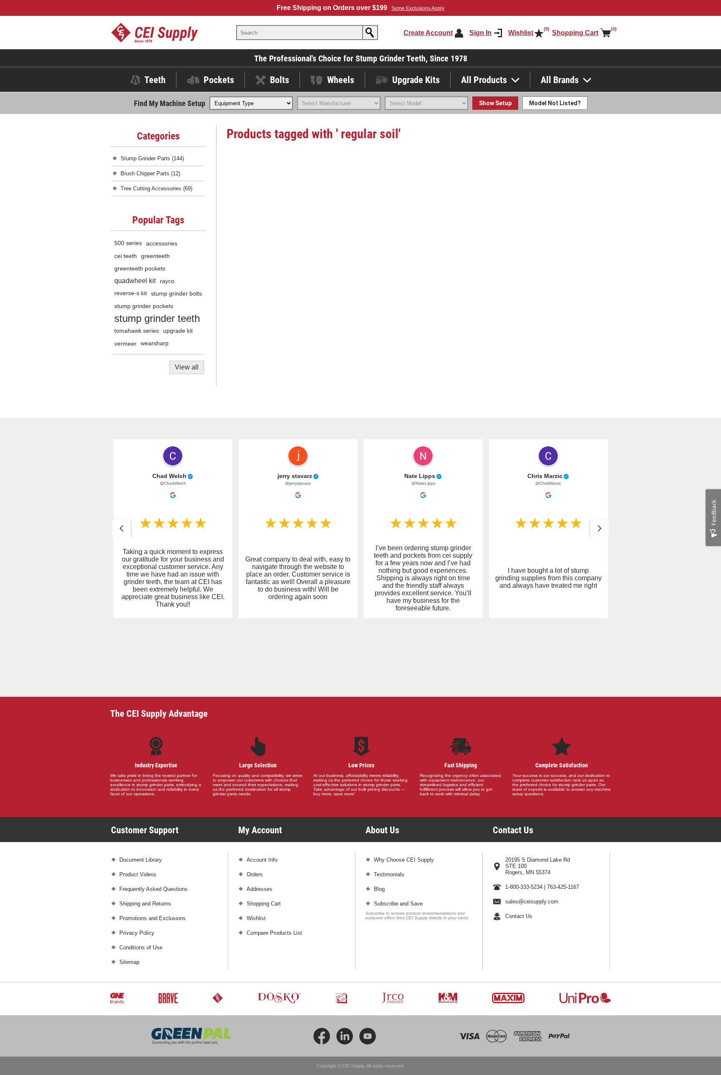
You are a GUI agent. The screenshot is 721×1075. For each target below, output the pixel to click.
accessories (161, 243)
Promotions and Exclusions (152, 853)
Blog (379, 824)
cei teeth (125, 256)
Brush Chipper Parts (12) (150, 173)
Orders (255, 809)
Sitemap (129, 897)
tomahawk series (136, 331)
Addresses (259, 824)
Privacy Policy (136, 868)
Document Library (140, 795)
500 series (128, 243)
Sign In (480, 32)
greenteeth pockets (139, 268)
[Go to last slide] (121, 528)
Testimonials (389, 809)
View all (187, 367)
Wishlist (256, 853)
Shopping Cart (264, 838)
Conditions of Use (140, 882)
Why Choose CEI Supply (404, 795)
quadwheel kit (135, 280)
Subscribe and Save (398, 838)
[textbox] (299, 32)
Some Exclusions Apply (417, 8)
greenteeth (155, 256)
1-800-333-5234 (523, 822)
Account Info (262, 795)
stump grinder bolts (176, 293)
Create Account (428, 32)
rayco (167, 281)
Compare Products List (274, 868)
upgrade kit (178, 331)
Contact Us (518, 851)
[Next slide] (599, 528)
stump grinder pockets (143, 306)
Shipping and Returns (145, 838)
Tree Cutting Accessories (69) (156, 188)
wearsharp (155, 343)
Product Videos (137, 809)
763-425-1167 (563, 822)
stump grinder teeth (157, 318)
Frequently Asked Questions (153, 824)
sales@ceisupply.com (531, 836)
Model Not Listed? (555, 103)
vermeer (125, 343)
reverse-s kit (130, 293)
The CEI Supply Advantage (159, 648)
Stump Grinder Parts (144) (152, 158)
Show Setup (495, 103)
